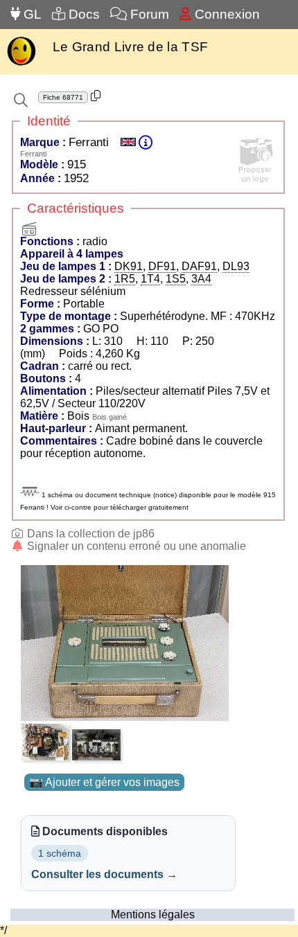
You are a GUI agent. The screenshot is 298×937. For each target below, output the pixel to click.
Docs (82, 14)
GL (31, 14)
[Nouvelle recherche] (21, 100)
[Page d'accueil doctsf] (21, 64)
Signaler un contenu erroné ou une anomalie (135, 546)
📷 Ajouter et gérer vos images (104, 782)
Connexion (225, 14)
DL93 (235, 266)
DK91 (128, 266)
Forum (148, 14)
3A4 (201, 279)
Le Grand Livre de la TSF (130, 46)
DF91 (162, 266)
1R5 (124, 279)
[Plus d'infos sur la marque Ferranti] (145, 142)
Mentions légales (153, 914)
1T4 (150, 279)
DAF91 (199, 266)
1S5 (176, 279)
